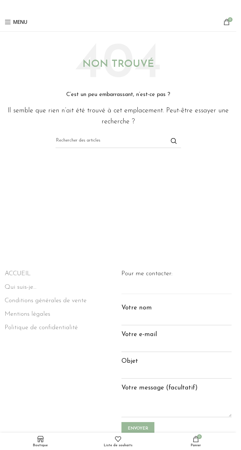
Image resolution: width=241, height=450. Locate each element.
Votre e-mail (139, 334)
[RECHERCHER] (174, 141)
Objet (129, 361)
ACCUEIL (18, 274)
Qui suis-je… (20, 287)
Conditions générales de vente (46, 300)
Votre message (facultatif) (159, 388)
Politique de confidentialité (41, 327)
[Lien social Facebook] (118, 6)
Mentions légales (27, 314)
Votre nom (136, 308)
